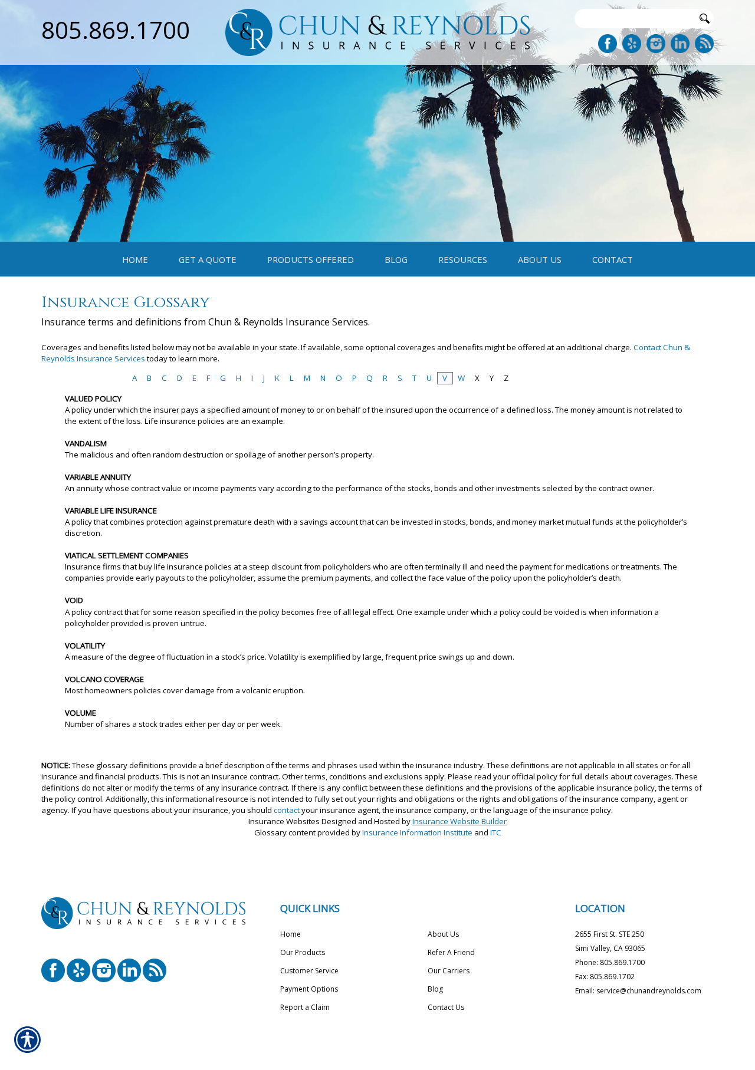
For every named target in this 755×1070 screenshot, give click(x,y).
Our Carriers (449, 971)
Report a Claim (305, 1007)
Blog (435, 989)
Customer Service (309, 971)
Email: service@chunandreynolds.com (638, 991)
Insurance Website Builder (459, 821)
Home (290, 934)
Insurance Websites (284, 821)
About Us (443, 934)
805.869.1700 (115, 30)
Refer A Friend (451, 952)
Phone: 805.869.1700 (610, 962)
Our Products (302, 952)
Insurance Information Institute (417, 832)
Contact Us (446, 1007)
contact (287, 810)
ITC (495, 832)
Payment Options (309, 989)
